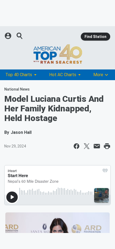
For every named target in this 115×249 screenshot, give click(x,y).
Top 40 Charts (18, 74)
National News (17, 89)
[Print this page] (107, 146)
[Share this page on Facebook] (76, 146)
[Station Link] (57, 54)
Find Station (95, 36)
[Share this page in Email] (97, 146)
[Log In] (8, 36)
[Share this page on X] (86, 146)
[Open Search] (20, 36)
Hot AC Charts (62, 74)
